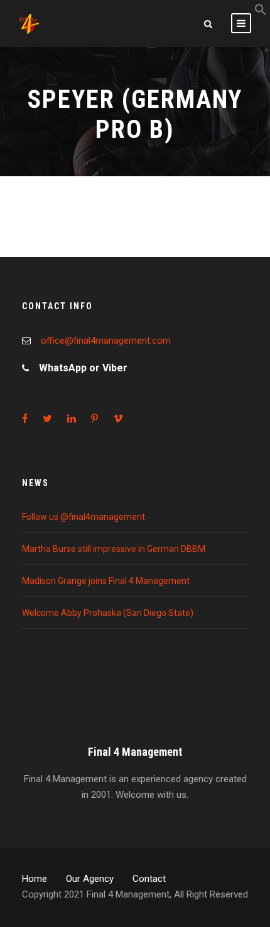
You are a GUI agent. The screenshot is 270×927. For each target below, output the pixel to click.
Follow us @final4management (83, 517)
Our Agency (90, 878)
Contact (149, 878)
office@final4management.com (106, 340)
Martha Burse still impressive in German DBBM (113, 549)
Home (34, 878)
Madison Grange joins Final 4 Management (106, 581)
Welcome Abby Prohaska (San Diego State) (107, 613)
